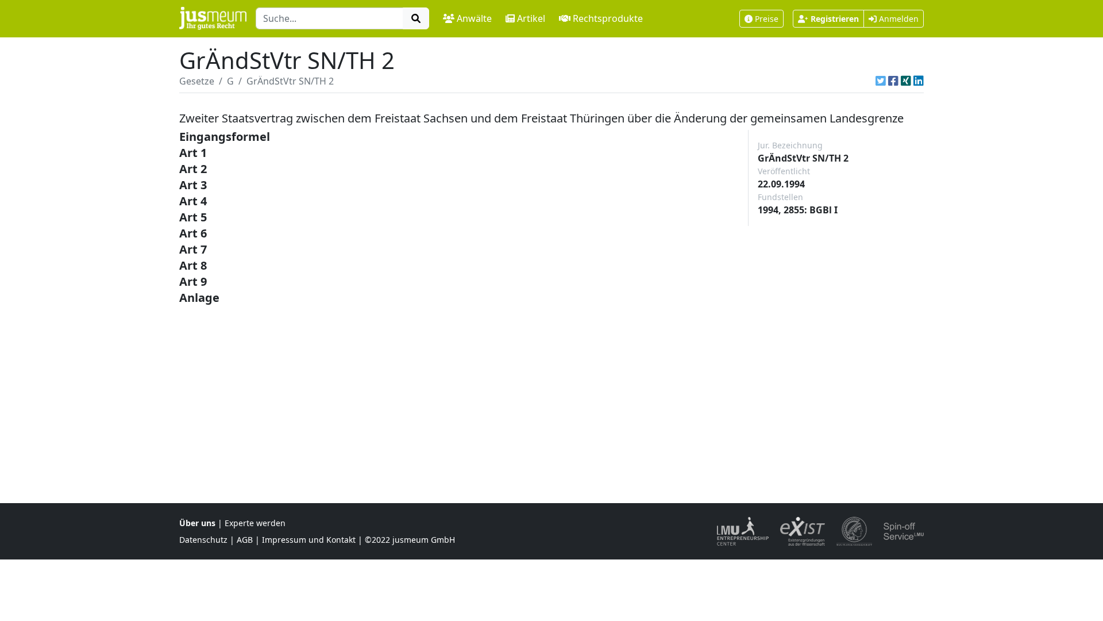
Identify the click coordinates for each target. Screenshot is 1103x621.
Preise (766, 18)
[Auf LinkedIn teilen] (918, 81)
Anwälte (474, 18)
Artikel (531, 18)
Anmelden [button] (898, 18)
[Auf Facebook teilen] (893, 81)
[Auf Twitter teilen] (881, 81)
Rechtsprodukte (608, 18)
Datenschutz (203, 539)
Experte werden (255, 523)
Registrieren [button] (835, 18)
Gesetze (196, 81)
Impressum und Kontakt (309, 539)
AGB (245, 539)
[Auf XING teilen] (906, 81)
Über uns (197, 523)
